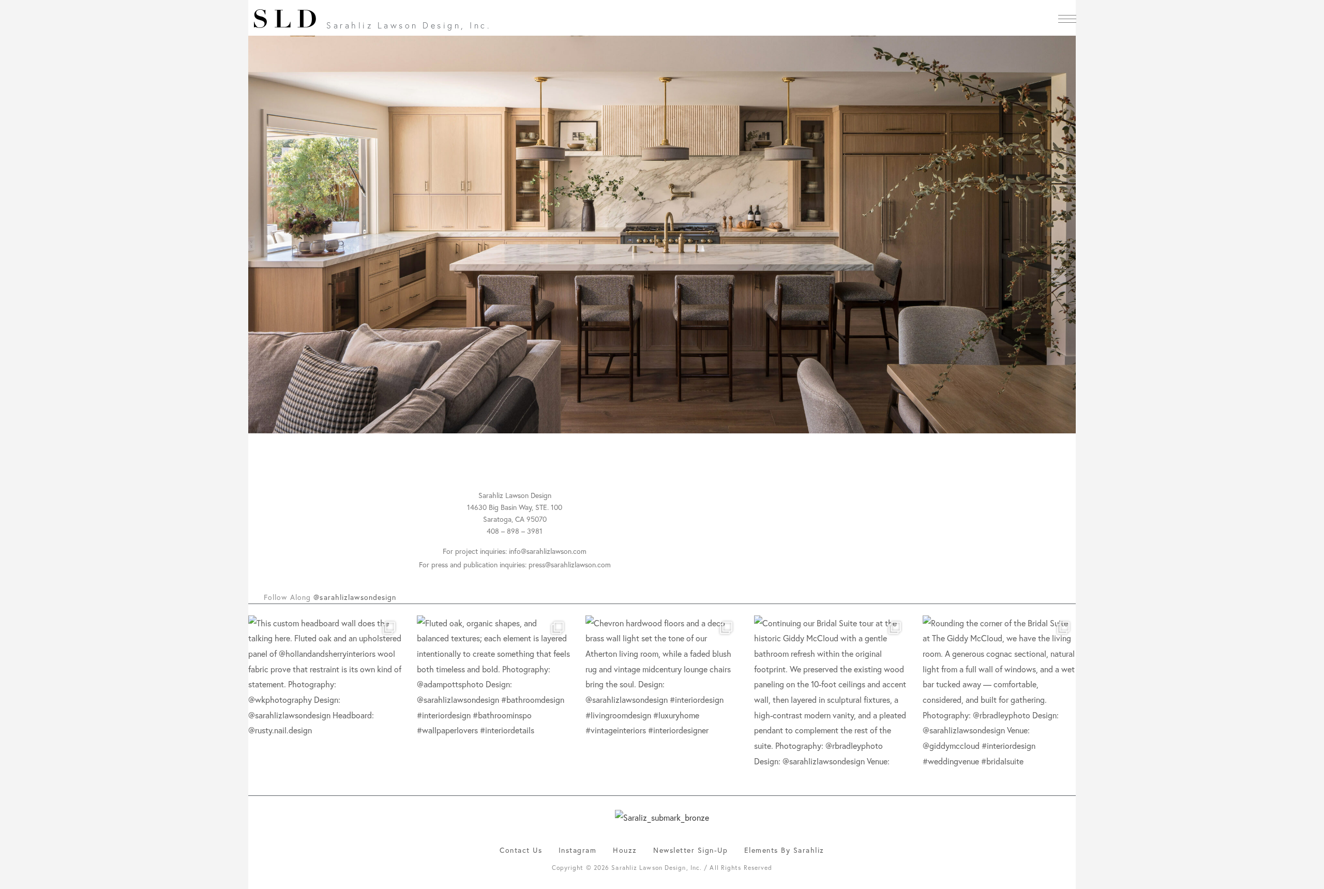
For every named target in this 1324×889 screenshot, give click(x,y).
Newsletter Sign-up (690, 850)
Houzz (625, 850)
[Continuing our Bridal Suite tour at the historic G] (830, 692)
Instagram (578, 850)
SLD (287, 21)
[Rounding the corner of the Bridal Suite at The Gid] (999, 692)
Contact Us (521, 850)
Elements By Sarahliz (784, 850)
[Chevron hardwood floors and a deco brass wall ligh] (662, 692)
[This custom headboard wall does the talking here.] (324, 692)
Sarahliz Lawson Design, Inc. (408, 25)
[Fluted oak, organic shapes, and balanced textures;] (493, 692)
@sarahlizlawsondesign (354, 597)
